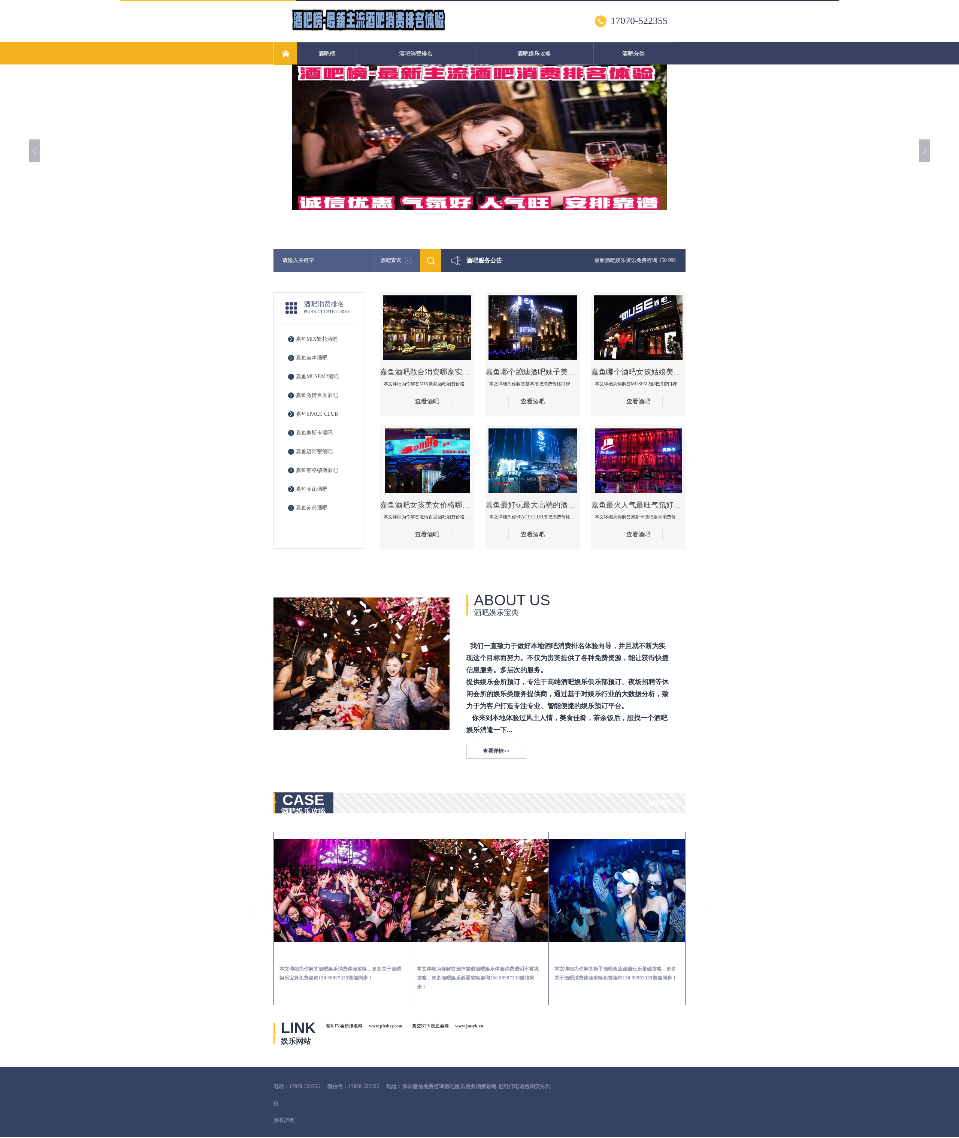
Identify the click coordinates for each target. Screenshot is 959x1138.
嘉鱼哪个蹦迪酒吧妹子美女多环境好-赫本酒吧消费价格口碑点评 (532, 372)
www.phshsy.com (385, 1026)
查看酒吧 (427, 401)
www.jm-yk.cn (469, 1026)
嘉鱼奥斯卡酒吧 (314, 433)
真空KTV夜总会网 (430, 1026)
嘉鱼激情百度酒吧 (317, 395)
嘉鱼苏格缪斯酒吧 (317, 470)
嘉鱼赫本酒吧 (311, 358)
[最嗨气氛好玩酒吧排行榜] (368, 30)
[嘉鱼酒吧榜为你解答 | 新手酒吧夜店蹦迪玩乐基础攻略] (617, 890)
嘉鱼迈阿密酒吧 (314, 451)
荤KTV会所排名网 (344, 1026)
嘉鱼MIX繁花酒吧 (317, 339)
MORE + (663, 803)
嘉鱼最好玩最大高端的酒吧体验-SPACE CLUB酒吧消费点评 (532, 505)
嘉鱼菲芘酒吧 (311, 489)
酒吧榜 (326, 54)
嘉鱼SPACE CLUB (317, 414)
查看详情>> (496, 751)
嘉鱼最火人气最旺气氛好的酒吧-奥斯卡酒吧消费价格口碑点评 (638, 505)
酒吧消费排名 (416, 54)
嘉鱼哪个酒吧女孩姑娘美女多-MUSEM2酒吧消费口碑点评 (638, 372)
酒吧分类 (633, 54)
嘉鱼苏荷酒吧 (311, 508)
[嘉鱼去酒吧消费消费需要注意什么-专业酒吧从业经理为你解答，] (342, 890)
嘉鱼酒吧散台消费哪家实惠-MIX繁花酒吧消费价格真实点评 (427, 372)
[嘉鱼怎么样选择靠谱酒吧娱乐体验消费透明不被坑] (479, 890)
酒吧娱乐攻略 (534, 54)
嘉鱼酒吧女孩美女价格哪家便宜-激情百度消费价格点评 (427, 505)
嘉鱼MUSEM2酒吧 (317, 376)
